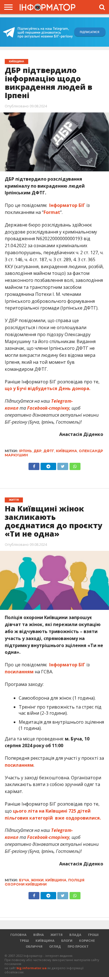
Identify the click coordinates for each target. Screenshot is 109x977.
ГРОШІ (93, 935)
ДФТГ (48, 451)
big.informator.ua (31, 968)
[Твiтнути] (62, 465)
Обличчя (34, 946)
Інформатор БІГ (67, 205)
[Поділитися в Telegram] (48, 465)
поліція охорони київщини (44, 882)
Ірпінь (25, 451)
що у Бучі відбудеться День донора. (47, 388)
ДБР (38, 451)
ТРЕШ (24, 940)
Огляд (55, 946)
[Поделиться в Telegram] (48, 894)
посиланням (19, 672)
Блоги (66, 940)
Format (52, 212)
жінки (37, 880)
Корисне (87, 940)
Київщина (66, 451)
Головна (18, 935)
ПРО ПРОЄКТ (78, 946)
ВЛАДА (75, 935)
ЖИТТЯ (57, 935)
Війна (38, 935)
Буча (24, 880)
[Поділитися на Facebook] (34, 465)
